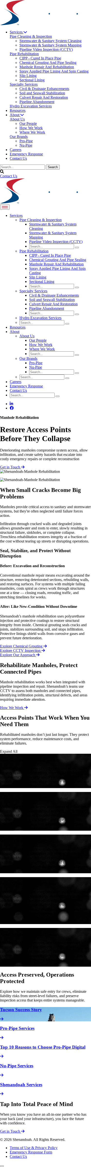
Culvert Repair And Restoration (53, 304)
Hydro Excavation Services (40, 318)
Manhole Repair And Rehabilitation (56, 264)
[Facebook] (12, 408)
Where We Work (42, 349)
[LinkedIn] (11, 404)
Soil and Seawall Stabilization (52, 300)
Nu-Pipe (35, 367)
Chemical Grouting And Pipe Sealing (57, 260)
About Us (26, 336)
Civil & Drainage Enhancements (54, 295)
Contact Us (18, 158)
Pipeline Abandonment (46, 308)
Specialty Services (33, 291)
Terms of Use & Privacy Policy (34, 1148)
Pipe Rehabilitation (34, 251)
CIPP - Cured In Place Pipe (50, 255)
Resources (17, 110)
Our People (38, 340)
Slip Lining (37, 277)
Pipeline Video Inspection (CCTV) (56, 242)
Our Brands (28, 358)
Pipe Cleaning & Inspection (40, 220)
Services (17, 32)
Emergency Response (26, 154)
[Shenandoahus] (43, 24)
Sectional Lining (41, 281)
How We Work (40, 345)
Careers (15, 150)
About (15, 115)
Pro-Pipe (35, 363)
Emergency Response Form (31, 1152)
